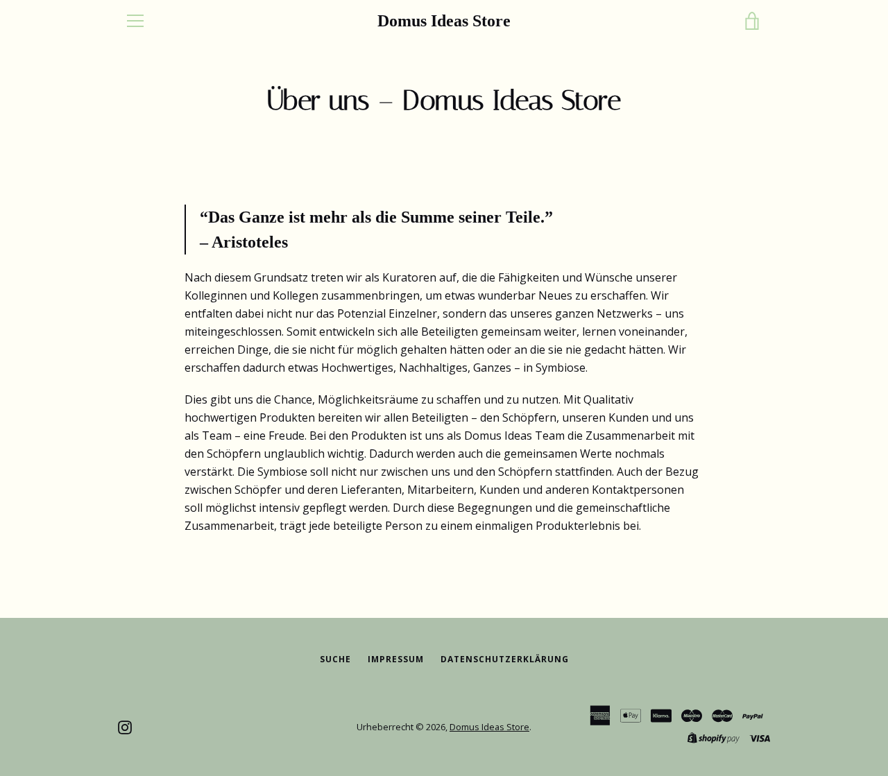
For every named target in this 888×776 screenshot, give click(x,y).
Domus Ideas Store (444, 21)
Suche (335, 659)
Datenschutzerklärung (505, 659)
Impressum (396, 659)
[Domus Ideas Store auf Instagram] (125, 726)
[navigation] (135, 20)
